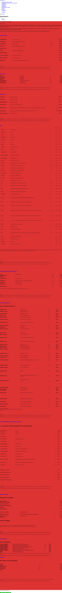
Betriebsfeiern (4, 6)
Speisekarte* (4, 3)
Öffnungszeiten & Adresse (6, 7)
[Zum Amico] (2, 0)
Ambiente (3, 5)
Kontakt (3, 8)
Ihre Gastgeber (4, 4)
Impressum (3, 10)
